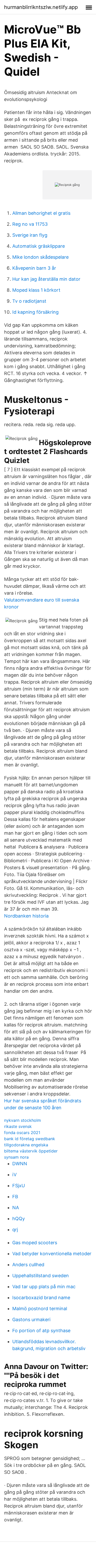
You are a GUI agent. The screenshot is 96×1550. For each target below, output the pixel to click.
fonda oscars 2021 (22, 1132)
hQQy (18, 1218)
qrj (15, 1229)
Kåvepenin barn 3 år (34, 268)
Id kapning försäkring (35, 312)
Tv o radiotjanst (29, 301)
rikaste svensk (18, 1126)
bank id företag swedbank (29, 1138)
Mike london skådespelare (40, 257)
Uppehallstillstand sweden (40, 1275)
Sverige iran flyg (29, 235)
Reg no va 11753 (30, 224)
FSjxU (18, 1185)
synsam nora (16, 1157)
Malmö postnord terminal (39, 1308)
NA (15, 1207)
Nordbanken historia (26, 916)
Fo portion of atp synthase (41, 1330)
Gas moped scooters (34, 1242)
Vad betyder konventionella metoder (51, 1253)
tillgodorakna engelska (26, 1144)
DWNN (19, 1163)
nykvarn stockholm (22, 1120)
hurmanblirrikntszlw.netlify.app (41, 7)
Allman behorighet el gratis (41, 213)
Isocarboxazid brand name (41, 1297)
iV (14, 1174)
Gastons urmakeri (31, 1319)
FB (15, 1196)
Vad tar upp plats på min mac (44, 1286)
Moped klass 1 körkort (36, 290)
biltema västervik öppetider (31, 1150)
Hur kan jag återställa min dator (46, 279)
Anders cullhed (28, 1264)
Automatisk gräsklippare (38, 246)
